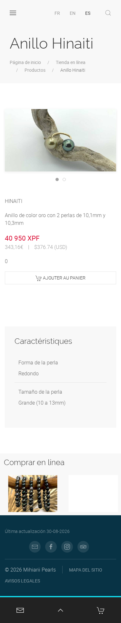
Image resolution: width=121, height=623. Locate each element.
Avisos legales (22, 581)
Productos (35, 70)
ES (87, 13)
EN (73, 13)
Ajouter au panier (64, 278)
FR (57, 13)
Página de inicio (25, 62)
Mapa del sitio (85, 570)
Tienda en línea (71, 62)
